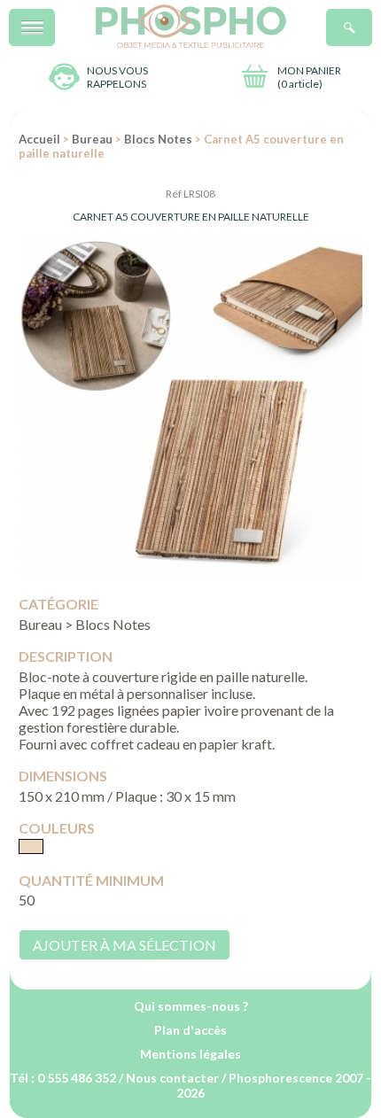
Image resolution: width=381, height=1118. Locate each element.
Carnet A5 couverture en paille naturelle (191, 216)
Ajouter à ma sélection (124, 944)
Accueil (39, 139)
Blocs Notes (158, 139)
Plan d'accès (190, 1029)
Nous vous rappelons (117, 77)
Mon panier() (309, 77)
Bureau (92, 139)
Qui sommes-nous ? (191, 1005)
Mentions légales (190, 1053)
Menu (54, 18)
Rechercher (371, 18)
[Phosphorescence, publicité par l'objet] (191, 43)
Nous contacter (172, 1077)
